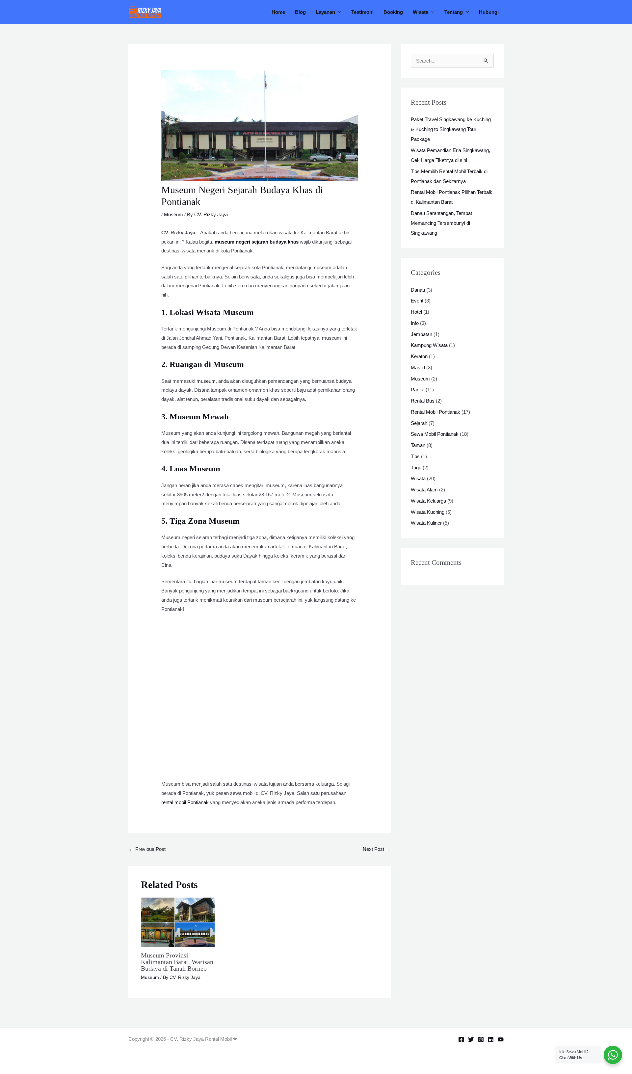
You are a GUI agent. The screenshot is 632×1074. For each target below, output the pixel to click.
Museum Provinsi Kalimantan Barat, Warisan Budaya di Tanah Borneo (177, 962)
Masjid (418, 367)
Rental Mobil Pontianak (435, 412)
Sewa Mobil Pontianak (435, 434)
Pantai (417, 389)
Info (415, 323)
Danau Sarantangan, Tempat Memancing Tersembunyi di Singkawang (441, 223)
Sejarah (419, 423)
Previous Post (147, 849)
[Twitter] (471, 1039)
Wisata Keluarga (428, 501)
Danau (418, 290)
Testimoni (362, 12)
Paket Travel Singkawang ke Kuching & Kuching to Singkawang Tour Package (451, 129)
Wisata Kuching (427, 512)
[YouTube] (501, 1039)
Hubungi (489, 12)
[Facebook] (461, 1039)
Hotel (416, 312)
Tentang (453, 12)
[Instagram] (481, 1039)
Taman (418, 445)
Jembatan (421, 334)
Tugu (416, 467)
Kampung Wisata (429, 345)
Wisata (420, 12)
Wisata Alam (424, 489)
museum (206, 381)
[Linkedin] (491, 1039)
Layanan (325, 12)
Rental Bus (422, 401)
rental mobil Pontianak (185, 802)
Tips (415, 456)
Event (417, 300)
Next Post (376, 849)
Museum (173, 214)
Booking (393, 12)
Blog (300, 12)
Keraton (419, 356)
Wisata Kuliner (426, 523)
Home (278, 12)
